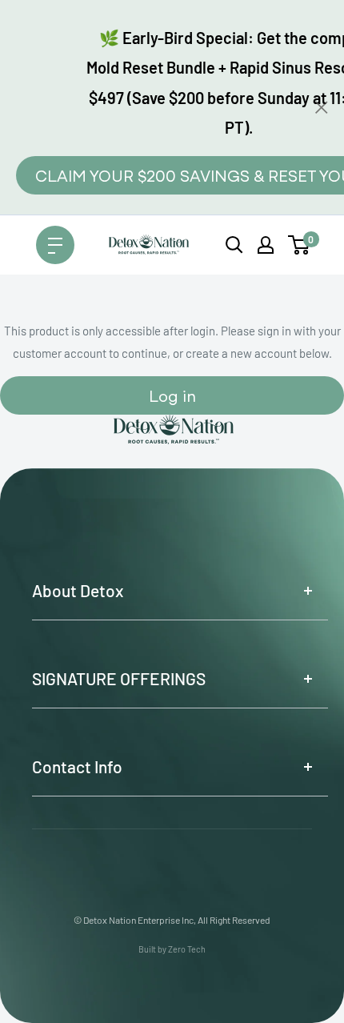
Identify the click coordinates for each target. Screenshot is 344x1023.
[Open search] (234, 245)
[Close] (321, 107)
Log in (172, 395)
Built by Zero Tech (172, 949)
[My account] (265, 245)
